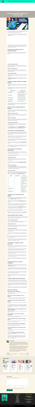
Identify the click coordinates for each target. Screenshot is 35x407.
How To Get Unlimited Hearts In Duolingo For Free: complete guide (28, 366)
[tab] (16, 372)
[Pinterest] (26, 405)
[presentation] (6, 361)
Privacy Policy (17, 400)
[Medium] (27, 405)
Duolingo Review (19, 1)
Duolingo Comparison (29, 1)
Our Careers (17, 398)
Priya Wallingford (11, 340)
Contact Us (17, 397)
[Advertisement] (17, 7)
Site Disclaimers (17, 401)
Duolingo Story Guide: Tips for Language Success (24, 354)
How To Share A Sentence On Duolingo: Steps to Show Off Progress (6, 366)
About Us (17, 396)
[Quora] (32, 405)
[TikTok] (31, 405)
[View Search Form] (32, 1)
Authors (17, 395)
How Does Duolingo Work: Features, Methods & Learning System (12, 354)
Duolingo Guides (14, 1)
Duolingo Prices (24, 1)
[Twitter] (24, 405)
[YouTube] (25, 405)
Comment (8, 379)
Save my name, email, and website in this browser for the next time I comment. (15, 388)
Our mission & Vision (17, 402)
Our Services (17, 399)
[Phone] (30, 405)
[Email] (29, 405)
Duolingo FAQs (10, 1)
